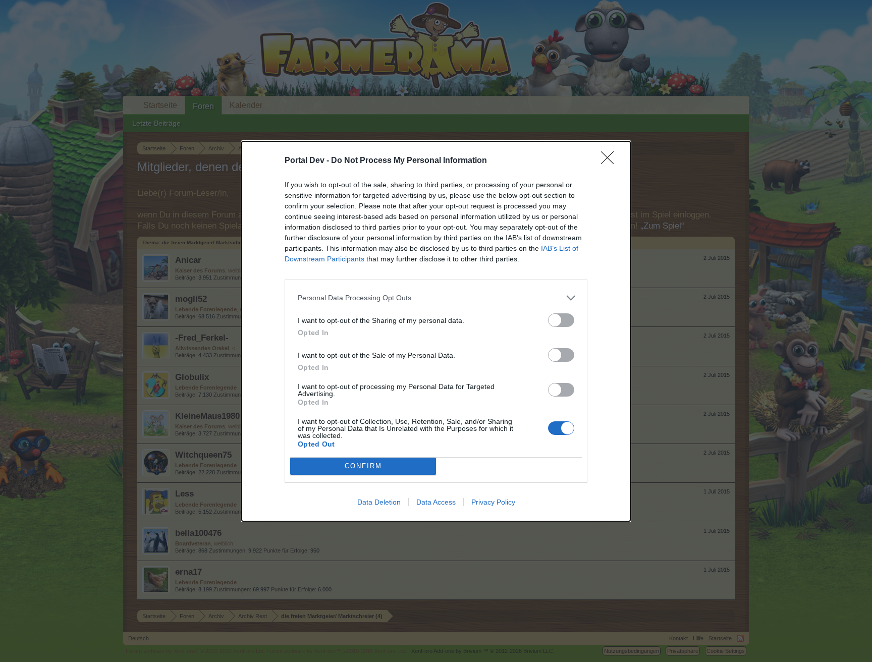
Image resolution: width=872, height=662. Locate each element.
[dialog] (436, 331)
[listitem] (436, 298)
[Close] (610, 161)
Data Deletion (379, 502)
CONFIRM (363, 466)
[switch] (561, 320)
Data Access (436, 502)
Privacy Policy (493, 502)
